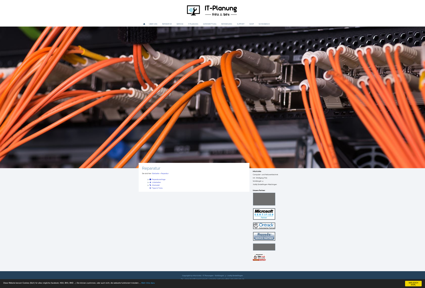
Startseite (155, 173)
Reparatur (165, 173)
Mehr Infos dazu (148, 282)
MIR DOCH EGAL (413, 283)
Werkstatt (156, 185)
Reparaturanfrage (158, 179)
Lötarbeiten (156, 182)
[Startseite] (144, 24)
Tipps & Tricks (157, 188)
